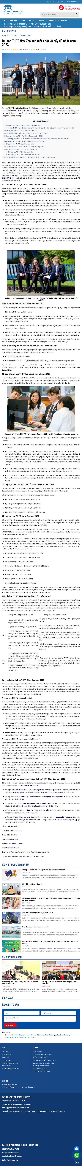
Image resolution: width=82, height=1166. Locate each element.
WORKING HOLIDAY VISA (10, 1063)
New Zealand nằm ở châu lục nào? (35, 927)
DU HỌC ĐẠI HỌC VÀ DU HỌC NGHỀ (44, 1060)
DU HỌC (15, 35)
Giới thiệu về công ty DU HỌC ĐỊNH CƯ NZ (38, 913)
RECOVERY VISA (7, 1060)
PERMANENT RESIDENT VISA (11, 1069)
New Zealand (20, 1035)
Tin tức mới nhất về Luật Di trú (56, 2)
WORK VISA (5, 1057)
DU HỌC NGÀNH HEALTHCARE (42, 1054)
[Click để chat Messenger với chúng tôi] (76, 1149)
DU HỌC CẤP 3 (26, 35)
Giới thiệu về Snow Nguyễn (32, 884)
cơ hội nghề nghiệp (11, 1037)
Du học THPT (10, 1035)
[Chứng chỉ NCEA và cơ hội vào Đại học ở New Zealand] (62, 971)
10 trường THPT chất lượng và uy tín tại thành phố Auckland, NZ (20, 983)
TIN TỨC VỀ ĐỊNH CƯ (28, 1087)
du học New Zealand (62, 1035)
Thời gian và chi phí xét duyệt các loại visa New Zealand (43, 870)
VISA (3, 1047)
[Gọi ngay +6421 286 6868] (76, 1155)
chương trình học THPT (27, 1037)
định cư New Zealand (47, 1035)
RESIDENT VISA (6, 1066)
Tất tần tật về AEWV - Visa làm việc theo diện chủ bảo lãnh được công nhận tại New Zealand (51, 899)
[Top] (77, 1163)
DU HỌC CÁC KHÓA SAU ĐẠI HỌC (43, 1063)
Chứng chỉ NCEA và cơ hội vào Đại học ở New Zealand (59, 983)
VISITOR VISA (6, 1051)
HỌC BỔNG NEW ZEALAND (41, 1072)
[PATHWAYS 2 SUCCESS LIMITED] (13, 9)
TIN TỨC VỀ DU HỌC (73, 2)
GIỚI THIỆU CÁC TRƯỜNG (41, 1066)
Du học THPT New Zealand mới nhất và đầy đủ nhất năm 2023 (39, 42)
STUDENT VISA (6, 1054)
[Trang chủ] (5, 20)
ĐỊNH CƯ (5, 1081)
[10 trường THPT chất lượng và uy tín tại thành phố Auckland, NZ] (22, 971)
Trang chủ (5, 35)
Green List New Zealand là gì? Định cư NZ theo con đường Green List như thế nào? (50, 942)
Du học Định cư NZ (32, 1035)
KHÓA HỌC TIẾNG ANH (40, 1057)
